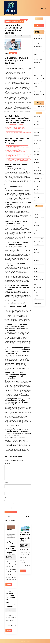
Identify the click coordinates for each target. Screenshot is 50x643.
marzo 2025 (36, 162)
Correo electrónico (9, 490)
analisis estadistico (38, 209)
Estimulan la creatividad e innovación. (14, 131)
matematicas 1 (37, 263)
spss (35, 298)
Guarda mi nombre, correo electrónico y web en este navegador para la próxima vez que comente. (17, 502)
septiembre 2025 (38, 146)
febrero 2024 (37, 197)
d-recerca (18, 35)
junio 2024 (36, 186)
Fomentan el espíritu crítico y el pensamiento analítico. (17, 129)
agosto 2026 (37, 116)
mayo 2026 (36, 124)
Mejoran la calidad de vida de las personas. (15, 127)
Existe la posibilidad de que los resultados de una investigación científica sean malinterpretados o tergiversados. (16, 151)
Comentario (8, 463)
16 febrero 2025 (24, 544)
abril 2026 (36, 127)
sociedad (36, 295)
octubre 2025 (37, 143)
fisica (35, 236)
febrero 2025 (37, 165)
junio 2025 (36, 154)
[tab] (42, 8)
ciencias (36, 214)
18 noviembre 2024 (10, 35)
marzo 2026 (36, 129)
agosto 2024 (37, 181)
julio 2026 (36, 119)
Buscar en (39, 19)
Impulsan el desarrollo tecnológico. (13, 126)
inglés (35, 249)
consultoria (36, 222)
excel (35, 233)
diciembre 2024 (37, 170)
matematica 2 (37, 255)
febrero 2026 (37, 132)
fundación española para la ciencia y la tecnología (38, 241)
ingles (35, 246)
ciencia (35, 211)
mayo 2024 (36, 189)
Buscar (39, 25)
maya (35, 284)
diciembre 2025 (37, 138)
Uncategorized (16, 20)
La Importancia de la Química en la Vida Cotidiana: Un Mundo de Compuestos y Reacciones (39, 78)
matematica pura (38, 257)
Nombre (7, 482)
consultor (36, 220)
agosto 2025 (37, 148)
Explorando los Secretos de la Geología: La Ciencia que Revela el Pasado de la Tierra (39, 92)
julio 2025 (36, 151)
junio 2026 (36, 121)
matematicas (37, 260)
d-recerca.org (10, 15)
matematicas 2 (37, 265)
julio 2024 (36, 184)
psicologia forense (38, 287)
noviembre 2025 (38, 140)
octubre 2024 (37, 175)
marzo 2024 (36, 194)
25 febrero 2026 (10, 556)
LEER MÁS (9, 585)
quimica (36, 290)
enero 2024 (36, 200)
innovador (36, 252)
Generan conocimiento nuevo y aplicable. (14, 124)
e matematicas (37, 230)
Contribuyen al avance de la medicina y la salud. (16, 128)
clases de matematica (39, 217)
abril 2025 (36, 159)
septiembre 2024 (38, 178)
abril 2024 (36, 192)
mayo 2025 (36, 157)
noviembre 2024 (38, 173)
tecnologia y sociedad (39, 300)
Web (6, 497)
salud (35, 292)
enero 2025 (36, 167)
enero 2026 (36, 135)
